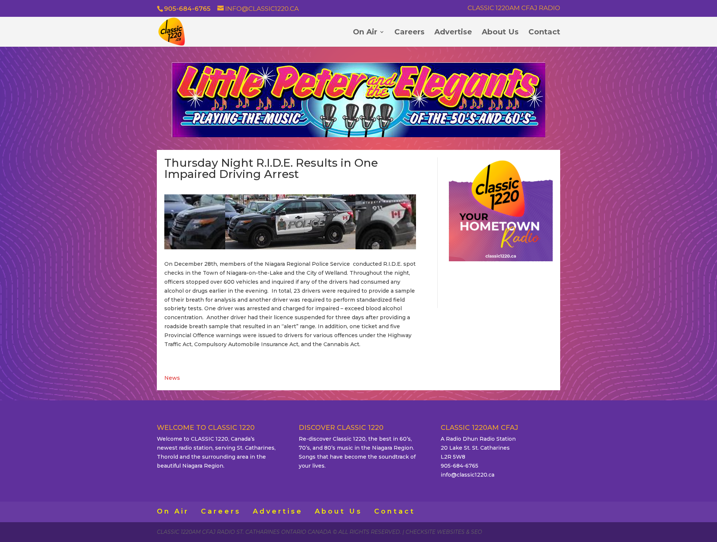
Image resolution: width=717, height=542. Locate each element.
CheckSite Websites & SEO (444, 532)
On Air (365, 32)
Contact (544, 32)
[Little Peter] (358, 135)
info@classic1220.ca (467, 474)
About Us (500, 32)
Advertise (453, 32)
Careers (409, 32)
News (172, 378)
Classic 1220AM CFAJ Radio (514, 8)
